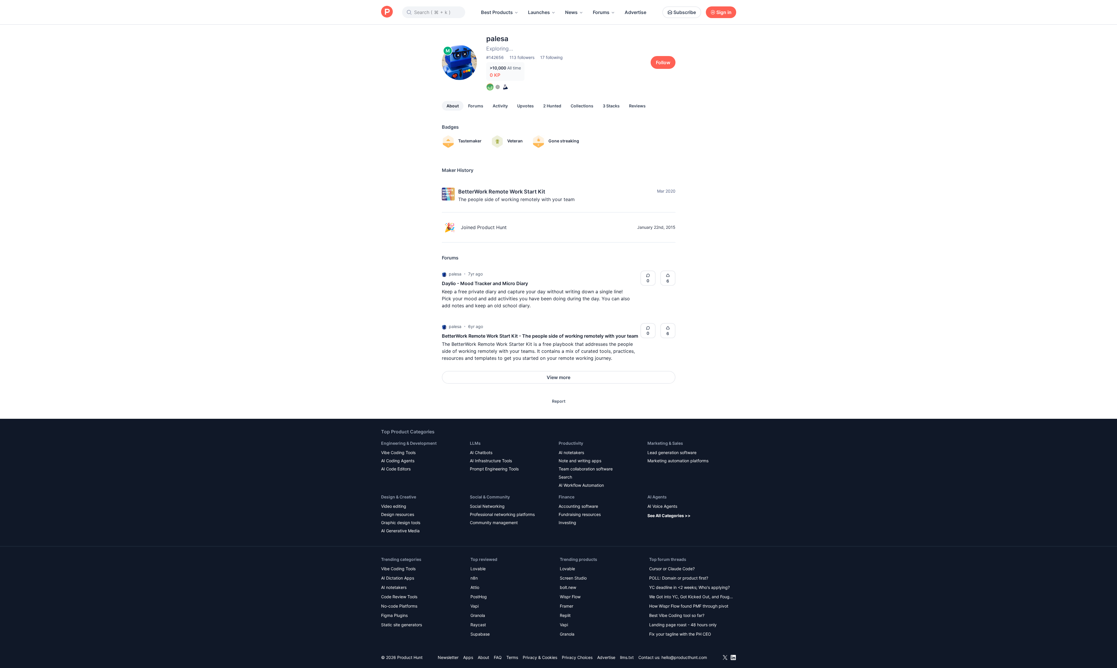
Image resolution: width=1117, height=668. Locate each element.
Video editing (393, 506)
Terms (512, 657)
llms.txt (627, 657)
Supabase (480, 634)
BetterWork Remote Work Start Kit (501, 192)
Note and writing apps (580, 460)
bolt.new (568, 587)
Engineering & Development (409, 443)
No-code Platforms (399, 606)
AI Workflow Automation (581, 485)
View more (558, 377)
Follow (663, 62)
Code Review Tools (399, 596)
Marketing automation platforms (677, 460)
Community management (494, 522)
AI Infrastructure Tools (491, 460)
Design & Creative (398, 496)
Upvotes (525, 105)
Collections (582, 105)
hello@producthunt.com (684, 657)
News (571, 12)
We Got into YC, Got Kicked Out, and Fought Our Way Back (691, 597)
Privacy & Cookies (540, 657)
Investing (567, 522)
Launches (539, 12)
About (453, 105)
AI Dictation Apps (397, 577)
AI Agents (657, 496)
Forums (601, 12)
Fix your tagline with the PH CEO (680, 634)
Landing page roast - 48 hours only (683, 624)
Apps (468, 657)
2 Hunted (552, 105)
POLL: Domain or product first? (678, 577)
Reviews (637, 105)
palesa (455, 273)
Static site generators (401, 624)
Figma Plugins (394, 615)
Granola (477, 615)
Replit (565, 615)
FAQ (498, 657)
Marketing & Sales (665, 443)
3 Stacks (611, 105)
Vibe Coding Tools (398, 452)
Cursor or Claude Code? (672, 568)
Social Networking (487, 506)
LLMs (475, 443)
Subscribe (684, 12)
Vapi (474, 606)
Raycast (478, 624)
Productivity (571, 443)
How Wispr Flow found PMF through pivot (688, 606)
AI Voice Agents (662, 506)
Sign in (724, 12)
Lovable (478, 568)
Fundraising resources (580, 514)
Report (558, 401)
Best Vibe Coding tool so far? (676, 615)
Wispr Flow (570, 596)
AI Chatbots (481, 452)
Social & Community (490, 496)
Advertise (635, 12)
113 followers (522, 57)
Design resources (397, 514)
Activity (500, 105)
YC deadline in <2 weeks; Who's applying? (689, 587)
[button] (444, 274)
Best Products (497, 12)
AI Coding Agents (397, 460)
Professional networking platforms (502, 514)
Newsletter (448, 657)
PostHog (478, 596)
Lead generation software (671, 452)
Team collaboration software (586, 468)
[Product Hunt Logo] (387, 12)
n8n (474, 577)
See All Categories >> (669, 515)
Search (565, 477)
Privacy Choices (577, 657)
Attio (474, 587)
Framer (566, 606)
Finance (566, 496)
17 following (551, 57)
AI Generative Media (400, 530)
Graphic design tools (400, 522)
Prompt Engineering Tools (494, 468)
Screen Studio (573, 577)
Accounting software (578, 506)
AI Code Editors (396, 468)
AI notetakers (571, 452)
